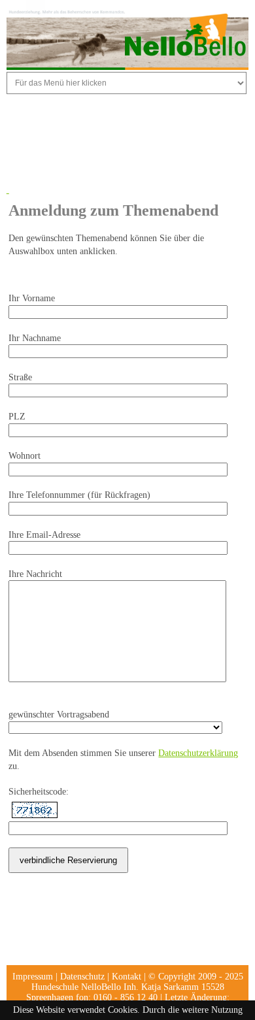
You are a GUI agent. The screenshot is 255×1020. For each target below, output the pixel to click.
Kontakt (126, 976)
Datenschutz (82, 976)
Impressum (32, 976)
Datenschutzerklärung (198, 753)
